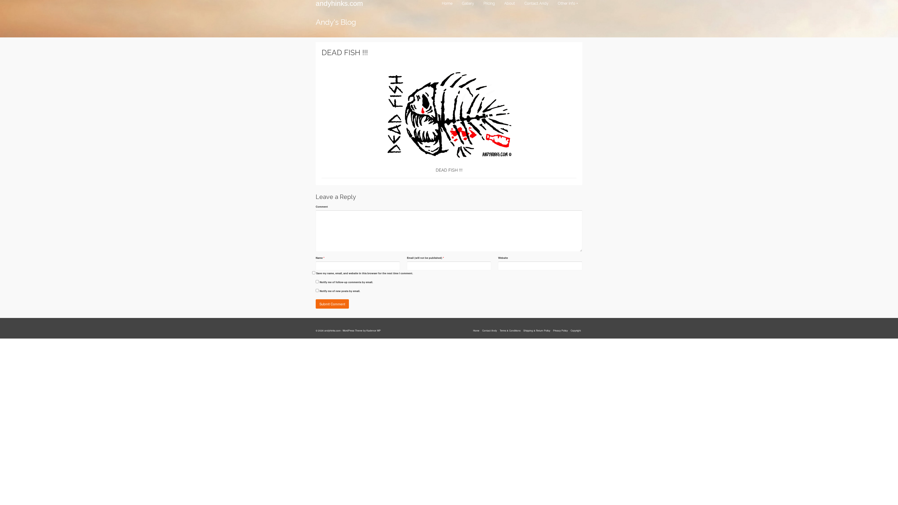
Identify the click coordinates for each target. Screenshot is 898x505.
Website (503, 258)
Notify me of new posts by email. (340, 291)
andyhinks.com (339, 3)
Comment (322, 206)
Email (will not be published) (425, 258)
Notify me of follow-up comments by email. (346, 282)
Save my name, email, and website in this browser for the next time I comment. (364, 273)
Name (320, 258)
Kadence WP (373, 330)
